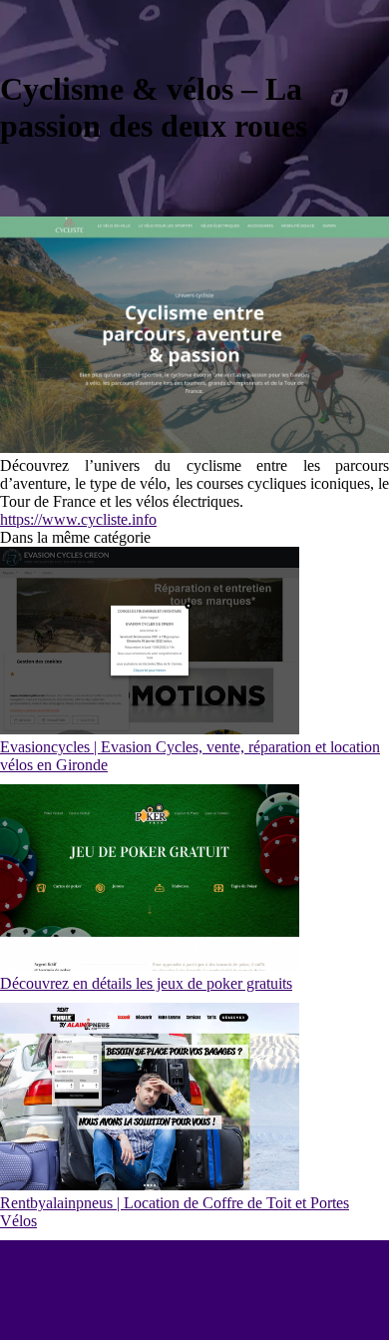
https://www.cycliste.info (78, 519)
